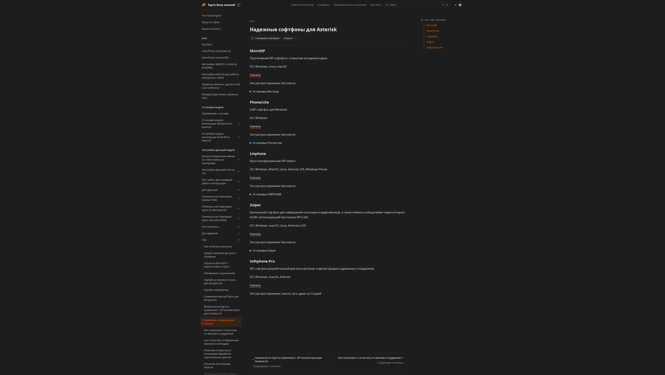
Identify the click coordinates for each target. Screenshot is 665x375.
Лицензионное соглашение (350, 4)
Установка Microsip (266, 91)
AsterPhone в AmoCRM (215, 57)
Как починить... (211, 226)
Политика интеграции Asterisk (217, 365)
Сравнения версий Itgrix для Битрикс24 (221, 298)
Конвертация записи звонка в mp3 (220, 96)
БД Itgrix (207, 44)
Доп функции (210, 189)
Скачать (255, 75)
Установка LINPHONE (267, 194)
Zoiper (255, 205)
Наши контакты (211, 28)
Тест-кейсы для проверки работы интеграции (217, 181)
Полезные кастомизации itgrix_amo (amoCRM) (217, 218)
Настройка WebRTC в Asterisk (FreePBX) (219, 65)
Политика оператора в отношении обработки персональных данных (217, 354)
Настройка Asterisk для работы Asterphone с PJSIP (220, 76)
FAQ (204, 239)
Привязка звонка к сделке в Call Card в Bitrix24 (221, 86)
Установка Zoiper (264, 250)
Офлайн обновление (216, 289)
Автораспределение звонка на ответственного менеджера (218, 160)
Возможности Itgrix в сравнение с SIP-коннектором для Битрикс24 (222, 310)
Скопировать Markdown (267, 38)
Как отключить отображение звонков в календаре (221, 342)
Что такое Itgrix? (211, 15)
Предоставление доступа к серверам (220, 254)
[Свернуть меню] (239, 5)
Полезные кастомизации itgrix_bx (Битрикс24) (217, 208)
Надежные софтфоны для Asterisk (219, 321)
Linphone (258, 153)
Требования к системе (215, 113)
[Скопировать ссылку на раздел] (268, 51)
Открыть (288, 38)
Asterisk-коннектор (302, 4)
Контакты (376, 4)
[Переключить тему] (458, 5)
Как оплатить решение (218, 246)
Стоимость (323, 4)
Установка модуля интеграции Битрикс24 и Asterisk (217, 123)
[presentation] (221, 192)
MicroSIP (257, 50)
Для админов (209, 233)
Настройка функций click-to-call (218, 171)
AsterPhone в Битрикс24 (216, 51)
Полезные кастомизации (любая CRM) (217, 198)
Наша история (210, 22)
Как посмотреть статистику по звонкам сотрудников (220, 331)
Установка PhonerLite (267, 143)
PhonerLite (259, 102)
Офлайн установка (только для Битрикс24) (220, 281)
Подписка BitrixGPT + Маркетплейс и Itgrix (216, 264)
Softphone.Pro (262, 261)
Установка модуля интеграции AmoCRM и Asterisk (216, 137)
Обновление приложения (219, 273)
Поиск (418, 4)
